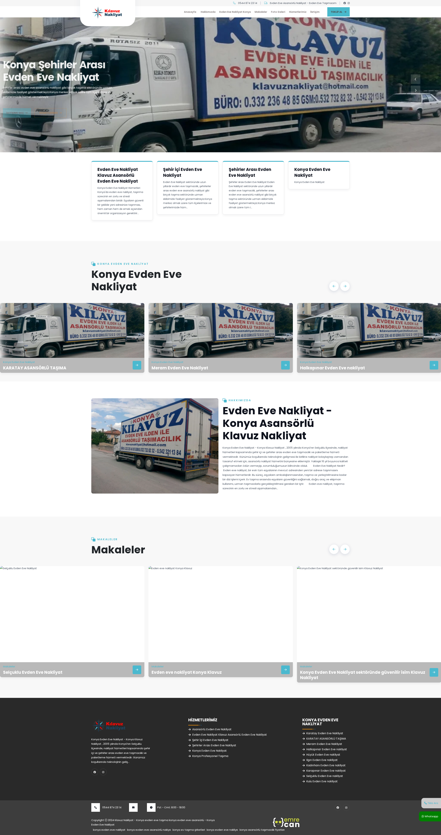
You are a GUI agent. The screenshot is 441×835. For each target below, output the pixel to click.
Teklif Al (337, 12)
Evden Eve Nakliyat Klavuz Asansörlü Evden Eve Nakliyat (118, 175)
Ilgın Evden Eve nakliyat (322, 760)
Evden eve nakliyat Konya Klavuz (187, 672)
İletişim (315, 12)
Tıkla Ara (432, 803)
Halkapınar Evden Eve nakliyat (332, 368)
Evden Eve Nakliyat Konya (235, 12)
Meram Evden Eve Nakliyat (180, 368)
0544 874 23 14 (247, 3)
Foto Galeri (278, 12)
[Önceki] (415, 79)
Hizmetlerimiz (297, 12)
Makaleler (261, 12)
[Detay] (137, 365)
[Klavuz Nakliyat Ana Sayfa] (106, 12)
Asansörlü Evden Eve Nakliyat (212, 729)
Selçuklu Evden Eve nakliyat (324, 776)
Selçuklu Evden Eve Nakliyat (32, 672)
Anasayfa (190, 12)
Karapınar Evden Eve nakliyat (326, 770)
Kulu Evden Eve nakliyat (322, 781)
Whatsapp (431, 816)
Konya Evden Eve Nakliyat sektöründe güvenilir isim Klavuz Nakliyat (362, 674)
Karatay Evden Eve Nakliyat (324, 733)
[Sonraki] (415, 90)
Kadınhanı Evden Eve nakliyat (326, 765)
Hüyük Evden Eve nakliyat (323, 754)
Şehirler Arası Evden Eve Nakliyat (250, 172)
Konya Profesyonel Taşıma (210, 756)
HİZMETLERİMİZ (48, 105)
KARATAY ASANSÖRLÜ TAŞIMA (34, 368)
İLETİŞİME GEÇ (15, 105)
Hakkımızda (208, 12)
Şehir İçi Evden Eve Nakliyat (210, 740)
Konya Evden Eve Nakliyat (312, 172)
